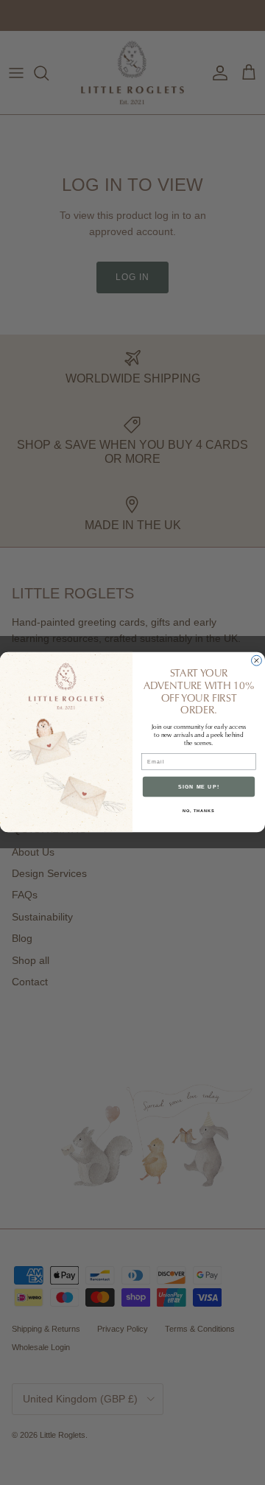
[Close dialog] (257, 661)
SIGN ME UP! (198, 787)
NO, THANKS (199, 810)
